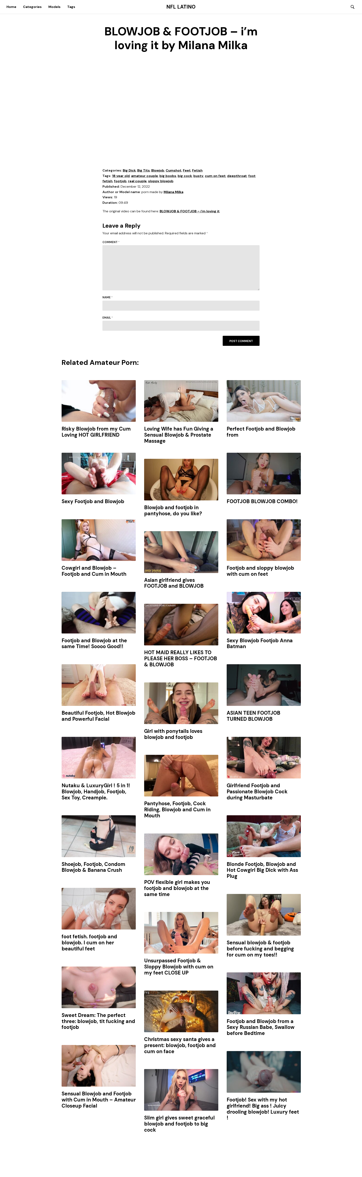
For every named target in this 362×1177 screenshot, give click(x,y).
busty (198, 176)
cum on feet (215, 176)
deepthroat (237, 176)
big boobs (167, 176)
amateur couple (144, 176)
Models (54, 7)
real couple (137, 181)
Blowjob (157, 170)
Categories (32, 7)
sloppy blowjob (160, 181)
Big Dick (129, 170)
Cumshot (173, 170)
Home (11, 7)
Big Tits (143, 170)
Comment (111, 242)
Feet (187, 170)
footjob (120, 181)
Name (107, 297)
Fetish (197, 170)
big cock (185, 176)
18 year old (121, 176)
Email (107, 317)
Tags (71, 7)
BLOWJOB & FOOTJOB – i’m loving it (190, 211)
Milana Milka (173, 192)
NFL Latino (180, 6)
